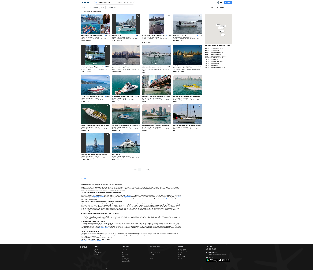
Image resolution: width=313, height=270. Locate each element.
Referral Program (126, 261)
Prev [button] (135, 169)
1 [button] (139, 169)
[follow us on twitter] (207, 249)
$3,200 (222, 31)
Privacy (214, 268)
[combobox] (107, 2)
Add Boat (228, 2)
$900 (222, 35)
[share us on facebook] (210, 249)
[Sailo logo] (86, 247)
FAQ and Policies (98, 252)
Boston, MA (181, 252)
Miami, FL (180, 254)
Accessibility (230, 268)
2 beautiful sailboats (98, 196)
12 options (167, 198)
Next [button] (147, 169)
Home (82, 179)
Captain (95, 7)
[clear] (117, 2)
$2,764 (218, 24)
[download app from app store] (224, 260)
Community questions (127, 260)
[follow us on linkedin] (215, 249)
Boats (89, 7)
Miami (151, 251)
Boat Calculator (126, 254)
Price (83, 7)
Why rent (124, 249)
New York (152, 249)
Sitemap (224, 268)
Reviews (124, 256)
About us (96, 249)
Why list (124, 252)
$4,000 (220, 28)
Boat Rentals (125, 251)
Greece (152, 256)
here (86, 229)
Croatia (152, 254)
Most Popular (220, 7)
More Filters (112, 7)
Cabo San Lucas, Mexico (184, 251)
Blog (95, 251)
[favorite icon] (107, 16)
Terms (219, 268)
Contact (96, 254)
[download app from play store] (212, 260)
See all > (152, 258)
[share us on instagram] (213, 249)
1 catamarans (127, 196)
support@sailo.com (104, 227)
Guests (132, 2)
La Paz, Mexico (182, 249)
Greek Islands (181, 256)
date (120, 2)
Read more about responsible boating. (91, 240)
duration (126, 2)
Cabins (102, 7)
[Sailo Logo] (85, 2)
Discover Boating (126, 258)
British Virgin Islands (155, 252)
